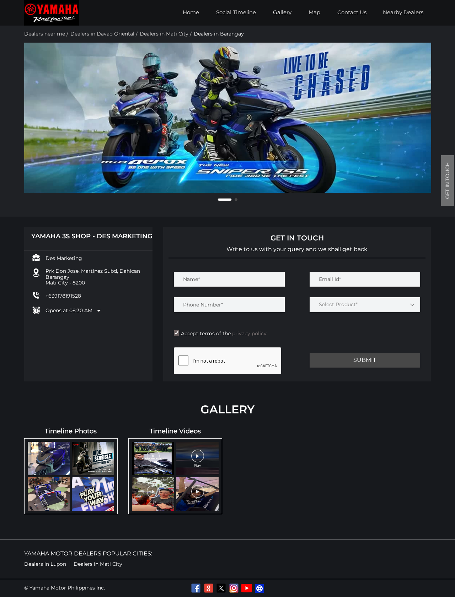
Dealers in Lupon (45, 564)
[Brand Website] (259, 588)
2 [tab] (230, 199)
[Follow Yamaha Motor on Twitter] (221, 588)
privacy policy (249, 333)
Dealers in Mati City (98, 564)
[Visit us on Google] (208, 588)
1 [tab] (219, 199)
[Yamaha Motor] (51, 13)
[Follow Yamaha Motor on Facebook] (195, 588)
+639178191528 (63, 296)
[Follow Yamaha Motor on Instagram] (234, 588)
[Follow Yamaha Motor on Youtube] (246, 588)
